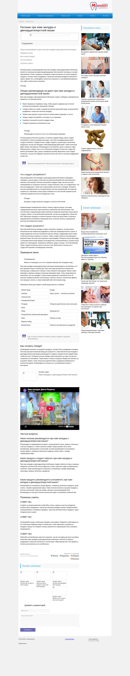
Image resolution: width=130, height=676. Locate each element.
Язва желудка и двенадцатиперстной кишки (57, 375)
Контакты (106, 16)
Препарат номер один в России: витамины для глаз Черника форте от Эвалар (94, 257)
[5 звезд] (27, 556)
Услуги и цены (25, 16)
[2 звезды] (23, 556)
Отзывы (80, 16)
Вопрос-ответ (65, 16)
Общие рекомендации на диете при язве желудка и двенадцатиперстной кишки (48, 49)
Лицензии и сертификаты (46, 16)
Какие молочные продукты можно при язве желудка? (42, 584)
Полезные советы (26, 63)
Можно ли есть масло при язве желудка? (59, 599)
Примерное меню (26, 53)
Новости (92, 16)
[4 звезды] (26, 556)
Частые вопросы (26, 60)
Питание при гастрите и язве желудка (27, 584)
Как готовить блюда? (27, 56)
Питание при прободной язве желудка (59, 584)
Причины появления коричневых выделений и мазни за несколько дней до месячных (94, 101)
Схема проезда (69, 639)
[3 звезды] (24, 556)
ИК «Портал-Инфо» (94, 641)
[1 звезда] (21, 556)
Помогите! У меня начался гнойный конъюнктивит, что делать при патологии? (93, 307)
